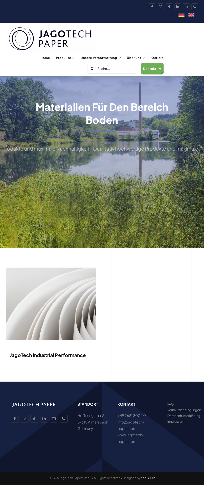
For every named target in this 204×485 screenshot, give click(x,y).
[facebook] (152, 6)
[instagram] (160, 6)
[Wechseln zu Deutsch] (181, 15)
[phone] (194, 6)
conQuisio (148, 478)
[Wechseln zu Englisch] (191, 15)
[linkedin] (177, 6)
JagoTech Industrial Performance (48, 355)
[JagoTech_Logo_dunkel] (51, 26)
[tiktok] (169, 6)
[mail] (186, 6)
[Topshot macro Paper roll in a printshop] (51, 269)
